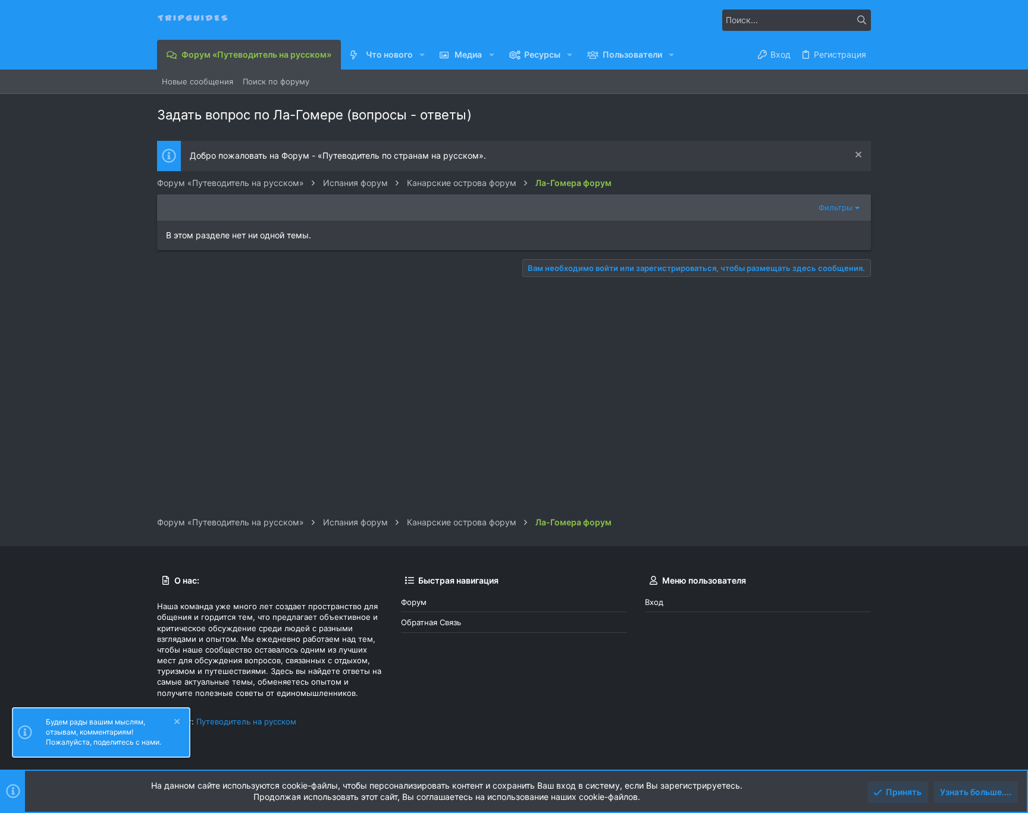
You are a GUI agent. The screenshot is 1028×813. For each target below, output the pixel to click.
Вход (654, 602)
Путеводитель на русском (246, 721)
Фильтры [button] (836, 207)
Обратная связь (431, 622)
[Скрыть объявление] (857, 156)
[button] (422, 54)
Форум (414, 602)
